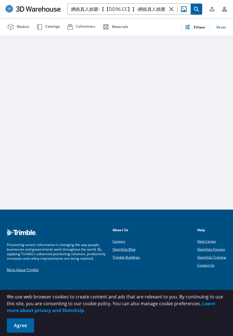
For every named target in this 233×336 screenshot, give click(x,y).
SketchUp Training (211, 257)
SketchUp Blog (124, 249)
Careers (119, 241)
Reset (221, 27)
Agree (20, 325)
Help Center (206, 241)
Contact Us (206, 265)
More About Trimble (23, 269)
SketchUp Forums (211, 249)
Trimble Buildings (126, 257)
